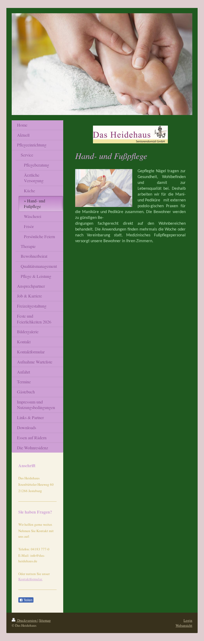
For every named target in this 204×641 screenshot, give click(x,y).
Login (188, 620)
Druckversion (26, 620)
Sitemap (45, 620)
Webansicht (184, 625)
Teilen (27, 600)
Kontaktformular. (30, 579)
